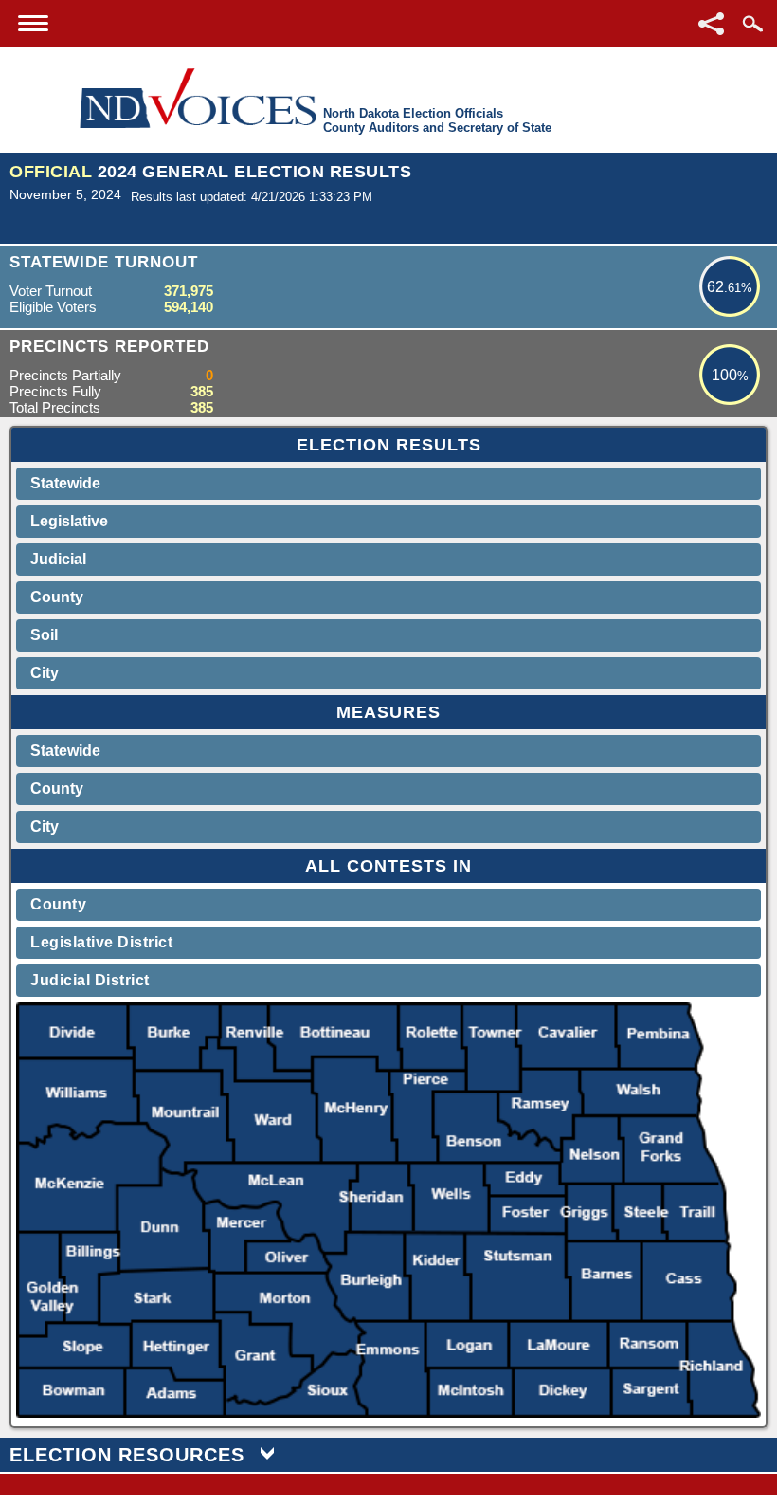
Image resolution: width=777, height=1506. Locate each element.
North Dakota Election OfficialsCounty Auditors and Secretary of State (437, 120)
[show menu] (33, 23)
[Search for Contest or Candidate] (752, 23)
